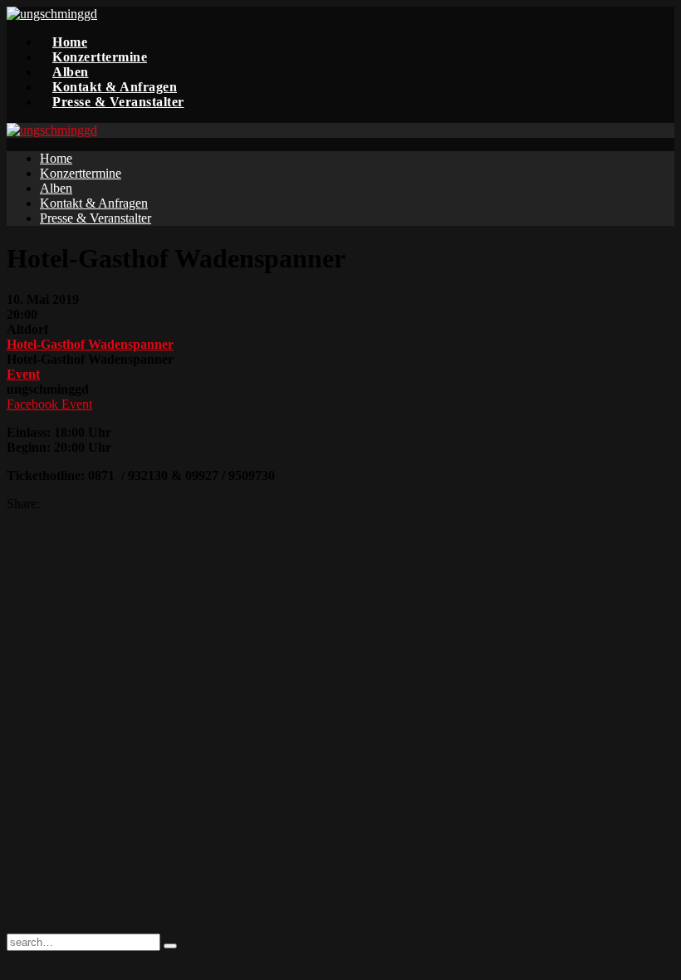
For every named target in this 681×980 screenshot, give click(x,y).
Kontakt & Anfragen (114, 87)
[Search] (170, 945)
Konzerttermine (99, 57)
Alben (70, 72)
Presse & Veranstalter (118, 102)
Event (23, 374)
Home (69, 42)
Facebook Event (49, 404)
